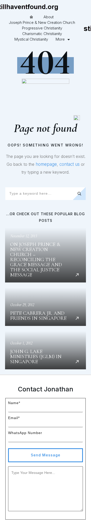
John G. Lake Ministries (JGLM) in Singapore (45, 350)
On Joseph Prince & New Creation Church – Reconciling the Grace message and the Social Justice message (45, 255)
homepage (46, 164)
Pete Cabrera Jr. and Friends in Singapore (45, 307)
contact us (69, 164)
